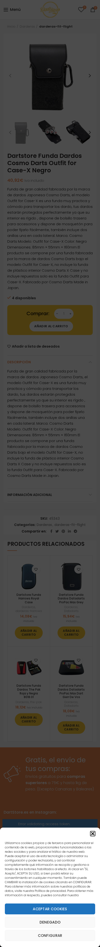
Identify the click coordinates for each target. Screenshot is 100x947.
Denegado (50, 922)
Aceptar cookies (50, 908)
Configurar (50, 935)
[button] (92, 833)
